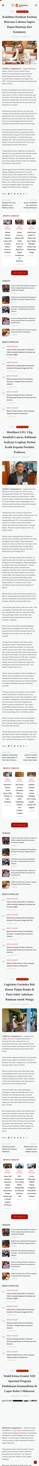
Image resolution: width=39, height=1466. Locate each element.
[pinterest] (14, 194)
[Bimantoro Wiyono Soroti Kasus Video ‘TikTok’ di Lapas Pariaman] (7, 774)
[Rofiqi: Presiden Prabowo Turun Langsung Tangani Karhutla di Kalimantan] (6, 332)
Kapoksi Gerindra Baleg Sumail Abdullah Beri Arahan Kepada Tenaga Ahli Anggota (31, 796)
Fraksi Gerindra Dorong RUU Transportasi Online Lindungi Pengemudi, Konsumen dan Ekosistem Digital (24, 288)
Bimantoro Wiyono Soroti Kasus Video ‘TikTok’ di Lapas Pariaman (7, 793)
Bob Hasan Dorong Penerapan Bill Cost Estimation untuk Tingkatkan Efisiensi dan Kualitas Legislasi (19, 799)
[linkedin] (20, 194)
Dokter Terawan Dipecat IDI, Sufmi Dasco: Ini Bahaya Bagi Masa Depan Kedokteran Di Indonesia (19, 246)
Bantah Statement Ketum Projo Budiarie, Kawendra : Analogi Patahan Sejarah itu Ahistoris (23, 309)
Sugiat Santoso (16, 1430)
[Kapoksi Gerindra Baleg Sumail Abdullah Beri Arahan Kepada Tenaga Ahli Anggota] (31, 774)
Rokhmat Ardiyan (26, 491)
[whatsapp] (23, 194)
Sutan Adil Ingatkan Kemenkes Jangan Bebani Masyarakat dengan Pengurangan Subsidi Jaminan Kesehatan (7, 1190)
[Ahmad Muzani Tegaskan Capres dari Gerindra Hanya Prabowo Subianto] (7, 222)
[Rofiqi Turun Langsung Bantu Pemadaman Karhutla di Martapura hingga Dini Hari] (6, 300)
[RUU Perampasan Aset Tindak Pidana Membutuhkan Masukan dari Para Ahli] (19, 1166)
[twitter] (11, 194)
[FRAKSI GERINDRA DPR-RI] (19, 5)
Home (12, 11)
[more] (27, 194)
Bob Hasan (11, 1039)
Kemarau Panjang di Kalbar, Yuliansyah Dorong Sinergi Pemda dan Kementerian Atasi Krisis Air (23, 321)
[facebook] (8, 194)
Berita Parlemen (22, 11)
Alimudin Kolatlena (13, 71)
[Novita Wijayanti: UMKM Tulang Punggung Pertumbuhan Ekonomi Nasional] (31, 1166)
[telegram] (17, 194)
